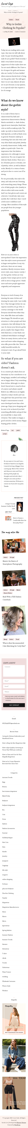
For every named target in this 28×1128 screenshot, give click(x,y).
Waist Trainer (6, 972)
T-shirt (4, 953)
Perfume (5, 884)
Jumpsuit (5, 861)
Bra (3, 810)
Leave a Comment (20, 32)
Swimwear (5, 949)
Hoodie (4, 851)
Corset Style (7, 4)
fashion (11, 19)
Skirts (4, 921)
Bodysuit (5, 800)
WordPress (17, 1125)
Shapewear (5, 902)
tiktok (4, 958)
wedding (5, 977)
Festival (4, 833)
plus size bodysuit (8, 889)
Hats (3, 847)
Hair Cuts (5, 842)
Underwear (5, 967)
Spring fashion (7, 930)
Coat (3, 814)
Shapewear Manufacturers (10, 907)
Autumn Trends (7, 777)
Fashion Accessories (8, 828)
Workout (5, 990)
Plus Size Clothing (8, 893)
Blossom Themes (21, 1122)
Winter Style (6, 986)
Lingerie (5, 875)
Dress (4, 819)
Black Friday (6, 796)
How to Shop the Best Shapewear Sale (14, 743)
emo (12, 430)
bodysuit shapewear (8, 805)
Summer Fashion (8, 593)
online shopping (7, 879)
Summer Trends (7, 939)
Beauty (5, 639)
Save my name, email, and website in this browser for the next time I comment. (15, 698)
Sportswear (5, 926)
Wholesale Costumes (8, 981)
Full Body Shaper (7, 838)
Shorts (4, 916)
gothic (18, 430)
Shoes (4, 912)
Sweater (4, 944)
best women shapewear (9, 791)
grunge (4, 434)
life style (12, 557)
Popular (18, 590)
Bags (3, 782)
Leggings (5, 865)
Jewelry (4, 856)
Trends (17, 19)
